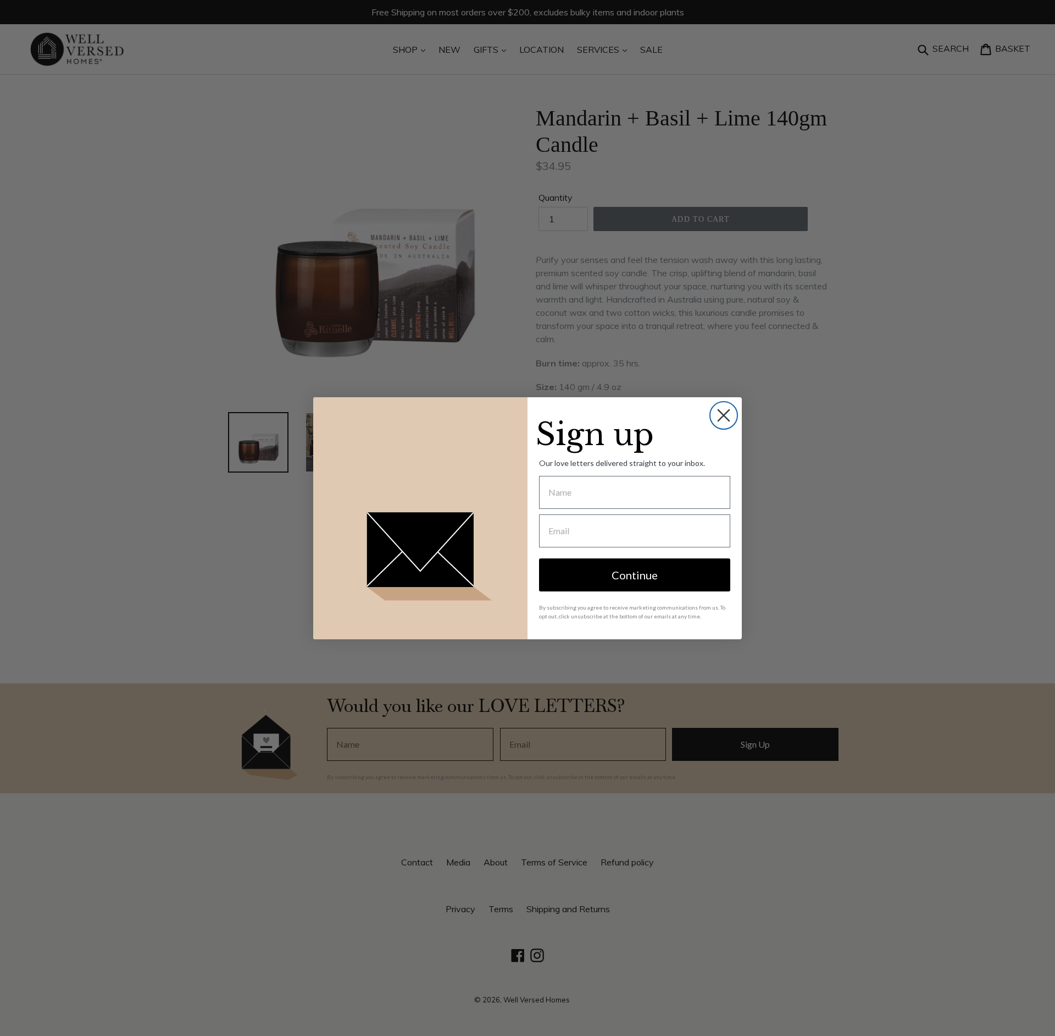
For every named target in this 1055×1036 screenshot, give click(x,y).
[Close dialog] (723, 415)
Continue (635, 575)
